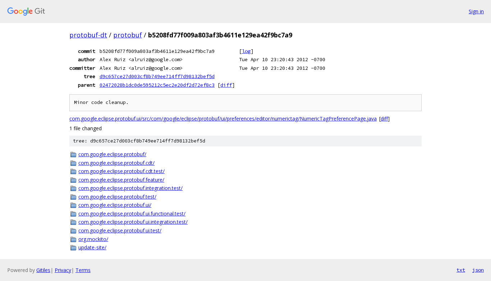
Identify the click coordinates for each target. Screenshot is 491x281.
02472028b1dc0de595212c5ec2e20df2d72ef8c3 (157, 85)
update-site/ (92, 247)
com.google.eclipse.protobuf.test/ (117, 196)
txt (460, 270)
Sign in (476, 11)
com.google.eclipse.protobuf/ (112, 154)
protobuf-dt (88, 35)
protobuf (127, 35)
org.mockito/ (93, 239)
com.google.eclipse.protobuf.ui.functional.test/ (131, 213)
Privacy (63, 270)
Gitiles (43, 270)
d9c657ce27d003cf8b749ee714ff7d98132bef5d (157, 76)
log (246, 51)
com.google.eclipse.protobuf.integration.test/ (130, 188)
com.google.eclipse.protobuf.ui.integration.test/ (133, 221)
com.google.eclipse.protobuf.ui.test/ (119, 230)
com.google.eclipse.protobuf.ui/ (114, 204)
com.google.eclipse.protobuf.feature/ (121, 179)
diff (226, 85)
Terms (83, 270)
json (478, 270)
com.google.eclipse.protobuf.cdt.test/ (121, 171)
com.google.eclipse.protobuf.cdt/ (116, 162)
